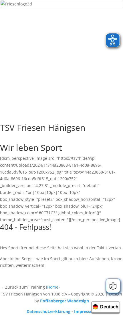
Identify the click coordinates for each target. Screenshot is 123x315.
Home (52, 287)
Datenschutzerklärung (48, 311)
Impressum (85, 311)
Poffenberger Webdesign (64, 301)
